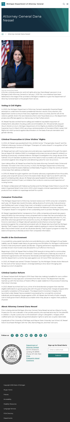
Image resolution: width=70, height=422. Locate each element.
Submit (58, 355)
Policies (6, 394)
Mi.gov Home (8, 390)
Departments (8, 418)
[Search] (64, 4)
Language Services (10, 409)
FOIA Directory (8, 413)
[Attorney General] (2, 34)
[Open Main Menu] (67, 4)
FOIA (28, 356)
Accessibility (7, 399)
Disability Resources (10, 404)
